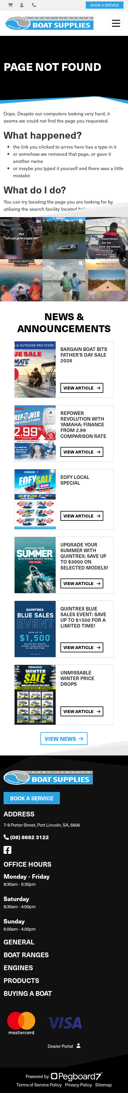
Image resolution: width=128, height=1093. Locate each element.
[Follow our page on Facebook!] (9, 851)
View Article (78, 388)
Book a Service (31, 798)
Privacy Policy (78, 1084)
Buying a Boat (28, 993)
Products (21, 980)
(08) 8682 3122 (29, 837)
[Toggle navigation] (116, 23)
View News (60, 739)
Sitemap (103, 1084)
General (19, 941)
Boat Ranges (26, 954)
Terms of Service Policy (39, 1084)
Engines (18, 967)
